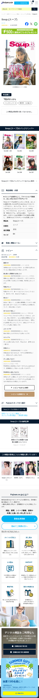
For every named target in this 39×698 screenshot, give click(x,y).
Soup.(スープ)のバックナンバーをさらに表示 (18, 181)
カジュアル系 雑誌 (26, 14)
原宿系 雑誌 (23, 415)
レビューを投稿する (18, 394)
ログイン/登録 (21, 3)
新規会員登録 (19, 519)
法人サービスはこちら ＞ (11, 531)
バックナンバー (10, 103)
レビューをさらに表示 (20, 388)
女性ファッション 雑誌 (13, 14)
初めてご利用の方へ (19, 526)
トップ (3, 14)
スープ (3, 23)
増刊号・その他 (24, 103)
